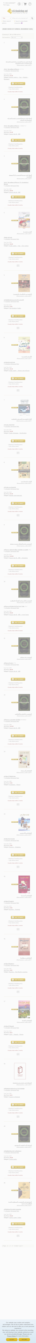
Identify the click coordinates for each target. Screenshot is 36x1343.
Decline (24, 1339)
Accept (11, 1339)
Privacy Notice (11, 1336)
